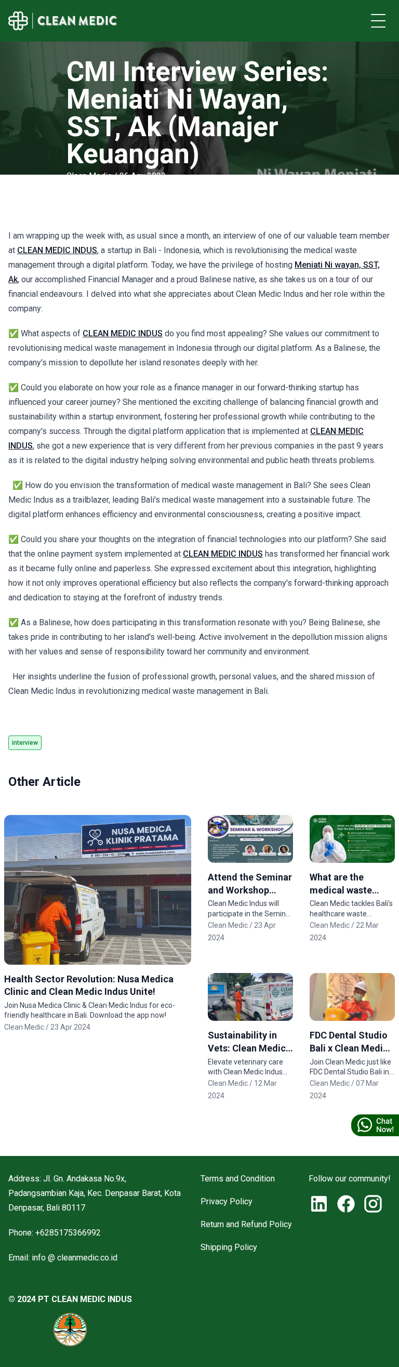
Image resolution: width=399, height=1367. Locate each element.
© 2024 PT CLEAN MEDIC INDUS (70, 1299)
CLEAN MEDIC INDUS (57, 250)
